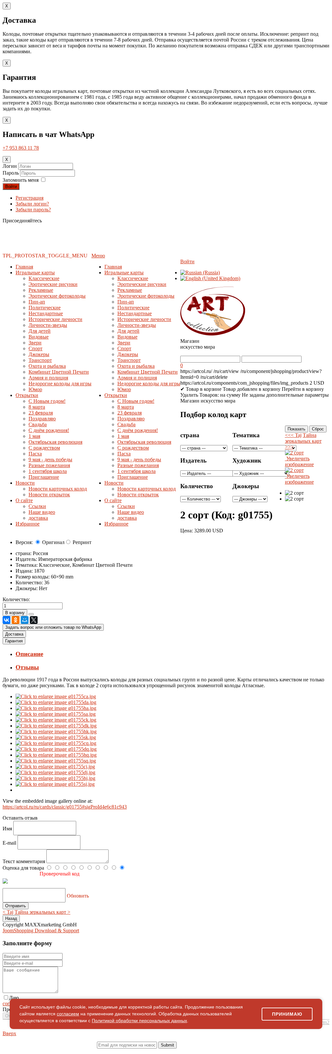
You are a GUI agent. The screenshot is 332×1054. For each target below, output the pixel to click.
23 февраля (41, 412)
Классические (44, 278)
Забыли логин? (32, 203)
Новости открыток (49, 494)
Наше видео (42, 512)
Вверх (9, 1033)
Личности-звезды (48, 325)
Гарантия (14, 641)
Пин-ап (37, 301)
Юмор (35, 389)
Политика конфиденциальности (61, 1051)
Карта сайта (238, 1051)
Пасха (35, 453)
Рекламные (41, 290)
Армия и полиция (48, 377)
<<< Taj (293, 435)
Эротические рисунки (53, 284)
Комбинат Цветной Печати (59, 372)
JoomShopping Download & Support (41, 930)
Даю (14, 997)
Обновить (78, 896)
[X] (34, 620)
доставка (38, 518)
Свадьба (38, 424)
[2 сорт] (294, 493)
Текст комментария (24, 861)
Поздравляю (42, 418)
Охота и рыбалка (47, 366)
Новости (25, 483)
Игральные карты (35, 272)
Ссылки (37, 506)
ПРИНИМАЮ (287, 1014)
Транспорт (40, 360)
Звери (35, 342)
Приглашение (44, 477)
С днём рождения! (49, 430)
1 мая (34, 436)
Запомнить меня (21, 180)
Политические (45, 307)
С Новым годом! (47, 401)
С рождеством (44, 448)
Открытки (27, 395)
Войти (11, 186)
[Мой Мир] (25, 620)
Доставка (14, 634)
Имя (8, 828)
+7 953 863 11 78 (21, 148)
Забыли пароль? (33, 209)
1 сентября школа (48, 471)
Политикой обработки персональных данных (139, 1020)
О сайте (24, 500)
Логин (10, 166)
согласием (68, 1013)
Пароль (11, 173)
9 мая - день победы (50, 459)
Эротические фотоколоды (57, 296)
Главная (24, 266)
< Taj (8, 912)
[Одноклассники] (15, 620)
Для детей (40, 331)
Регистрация (29, 198)
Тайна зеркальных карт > (42, 912)
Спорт (35, 348)
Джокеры (39, 354)
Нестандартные (46, 313)
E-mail (10, 843)
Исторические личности (55, 319)
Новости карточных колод (58, 488)
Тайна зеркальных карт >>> (303, 441)
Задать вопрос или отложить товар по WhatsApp (53, 627)
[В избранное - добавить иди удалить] (31, 614)
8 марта (37, 407)
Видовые (39, 337)
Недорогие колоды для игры (60, 383)
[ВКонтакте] (6, 620)
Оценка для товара (24, 868)
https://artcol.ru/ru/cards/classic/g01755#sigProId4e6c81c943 (65, 807)
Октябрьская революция (55, 442)
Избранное (28, 524)
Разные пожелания (49, 465)
